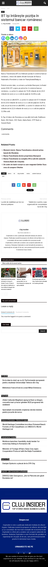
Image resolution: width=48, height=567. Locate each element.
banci (9, 173)
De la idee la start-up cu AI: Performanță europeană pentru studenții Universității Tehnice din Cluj (23, 381)
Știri (3, 12)
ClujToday (4, 396)
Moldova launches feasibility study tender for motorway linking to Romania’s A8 (21, 442)
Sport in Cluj (5, 459)
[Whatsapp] (8, 38)
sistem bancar (36, 173)
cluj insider (20, 173)
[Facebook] (3, 38)
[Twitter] (16, 38)
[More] (25, 38)
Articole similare (8, 260)
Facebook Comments (22, 312)
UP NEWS (4, 376)
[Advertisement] (24, 355)
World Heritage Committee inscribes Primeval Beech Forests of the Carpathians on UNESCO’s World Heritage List (23, 426)
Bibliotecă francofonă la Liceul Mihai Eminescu (21, 388)
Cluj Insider (6, 23)
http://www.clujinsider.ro (24, 232)
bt (14, 173)
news (28, 173)
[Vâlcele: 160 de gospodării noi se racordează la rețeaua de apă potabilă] (24, 273)
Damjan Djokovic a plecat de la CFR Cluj (18, 463)
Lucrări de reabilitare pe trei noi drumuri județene (12, 203)
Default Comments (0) (7, 312)
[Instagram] (21, 38)
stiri (3, 176)
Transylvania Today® (8, 437)
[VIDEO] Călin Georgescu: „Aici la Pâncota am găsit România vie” (23, 477)
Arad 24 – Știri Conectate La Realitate (14, 471)
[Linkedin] (12, 38)
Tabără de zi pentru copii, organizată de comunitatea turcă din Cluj (37, 204)
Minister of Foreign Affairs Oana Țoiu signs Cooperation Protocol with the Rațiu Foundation (21, 450)
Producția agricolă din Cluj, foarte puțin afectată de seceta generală (39, 281)
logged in (13, 316)
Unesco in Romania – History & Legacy (14, 420)
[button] (45, 3)
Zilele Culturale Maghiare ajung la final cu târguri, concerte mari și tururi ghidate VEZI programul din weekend (22, 402)
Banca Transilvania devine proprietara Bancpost (22, 156)
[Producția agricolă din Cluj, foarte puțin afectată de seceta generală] (39, 273)
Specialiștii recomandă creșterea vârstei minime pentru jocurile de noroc (22, 411)
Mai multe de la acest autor (12, 263)
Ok (24, 564)
